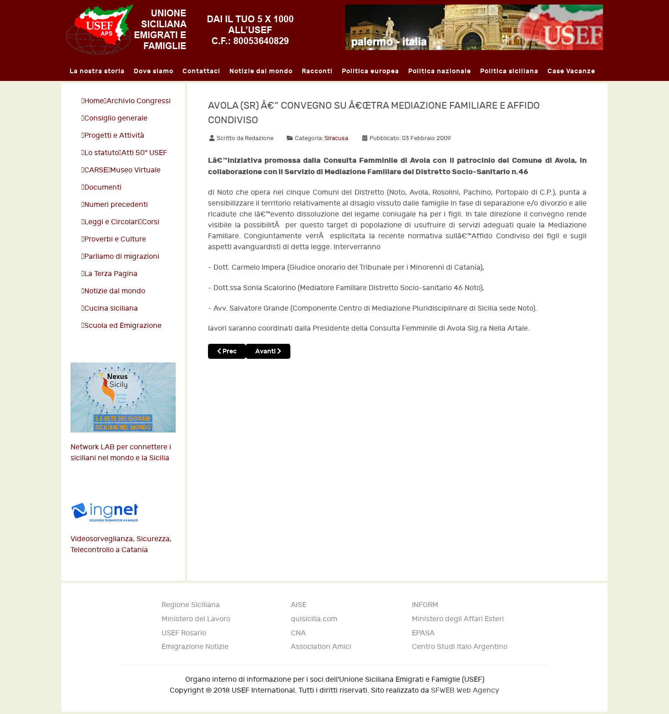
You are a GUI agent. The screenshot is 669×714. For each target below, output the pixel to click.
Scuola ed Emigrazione (123, 326)
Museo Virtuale (135, 170)
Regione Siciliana (191, 605)
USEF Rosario (184, 633)
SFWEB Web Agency (465, 690)
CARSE (95, 170)
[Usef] (180, 29)
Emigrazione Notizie (195, 647)
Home (94, 101)
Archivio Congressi (138, 101)
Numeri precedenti (116, 205)
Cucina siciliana (111, 308)
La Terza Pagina (110, 274)
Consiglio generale (115, 118)
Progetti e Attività (114, 135)
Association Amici (321, 647)
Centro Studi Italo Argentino (459, 647)
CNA (298, 633)
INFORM (425, 605)
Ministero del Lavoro (196, 619)
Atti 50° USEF (144, 153)
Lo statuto (101, 153)
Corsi (150, 222)
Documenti (103, 187)
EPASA (423, 633)
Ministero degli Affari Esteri (458, 619)
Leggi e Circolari (111, 222)
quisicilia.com (314, 619)
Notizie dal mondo (114, 291)
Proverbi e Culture (115, 239)
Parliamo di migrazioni (121, 256)
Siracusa (336, 138)
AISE (298, 605)
